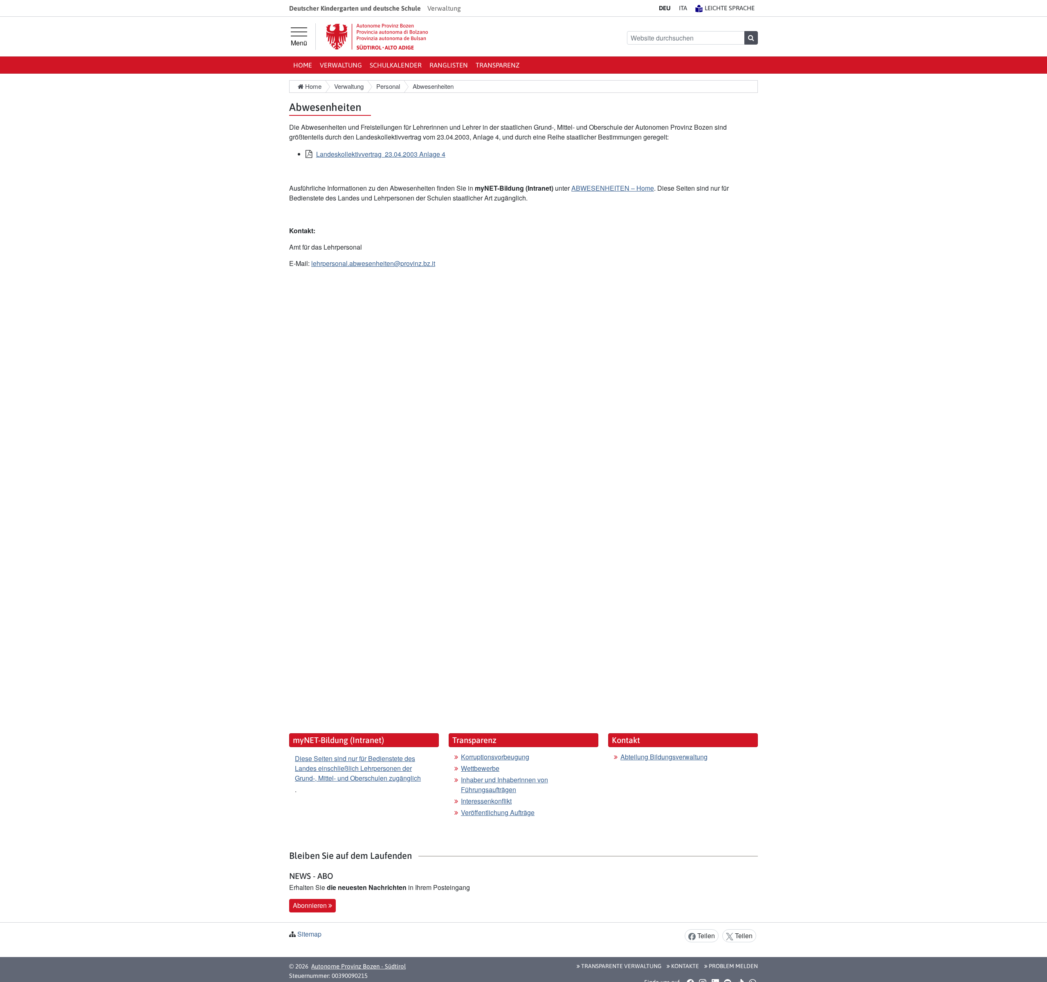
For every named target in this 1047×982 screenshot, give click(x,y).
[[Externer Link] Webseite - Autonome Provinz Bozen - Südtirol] (377, 36)
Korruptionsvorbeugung (495, 756)
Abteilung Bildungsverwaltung (664, 756)
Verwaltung (341, 65)
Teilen (705, 935)
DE (665, 8)
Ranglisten (448, 65)
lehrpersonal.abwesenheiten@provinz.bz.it (373, 263)
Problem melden (733, 966)
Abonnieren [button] (310, 905)
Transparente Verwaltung (620, 966)
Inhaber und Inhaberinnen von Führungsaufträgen (504, 784)
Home (302, 65)
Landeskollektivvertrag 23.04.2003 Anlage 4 (380, 154)
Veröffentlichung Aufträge (498, 812)
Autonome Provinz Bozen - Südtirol (358, 966)
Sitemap (309, 934)
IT (683, 8)
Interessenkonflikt (486, 801)
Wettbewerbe (480, 768)
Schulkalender (396, 65)
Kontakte (684, 966)
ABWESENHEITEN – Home (612, 188)
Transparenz (497, 65)
